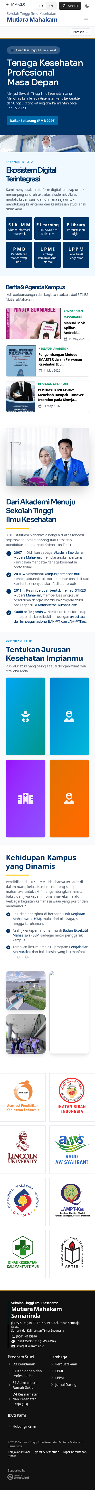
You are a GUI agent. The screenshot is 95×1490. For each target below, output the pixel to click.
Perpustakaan (66, 1364)
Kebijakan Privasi (19, 1452)
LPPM (59, 1377)
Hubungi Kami (24, 1426)
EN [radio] (51, 5)
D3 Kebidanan (24, 1364)
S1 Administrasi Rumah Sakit (25, 1385)
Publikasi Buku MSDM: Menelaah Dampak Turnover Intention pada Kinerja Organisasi (61, 395)
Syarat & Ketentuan (46, 1452)
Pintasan (78, 32)
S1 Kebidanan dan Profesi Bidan (27, 1373)
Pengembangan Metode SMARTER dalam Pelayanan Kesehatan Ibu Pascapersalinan (60, 359)
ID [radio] (41, 5)
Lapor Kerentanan (74, 1452)
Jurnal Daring (65, 1384)
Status (12, 1456)
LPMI (59, 1371)
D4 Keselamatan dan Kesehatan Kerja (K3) (25, 1399)
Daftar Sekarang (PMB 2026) (32, 120)
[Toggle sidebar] (86, 19)
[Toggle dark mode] (87, 6)
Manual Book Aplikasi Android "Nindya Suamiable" (74, 328)
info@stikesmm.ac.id (30, 1346)
